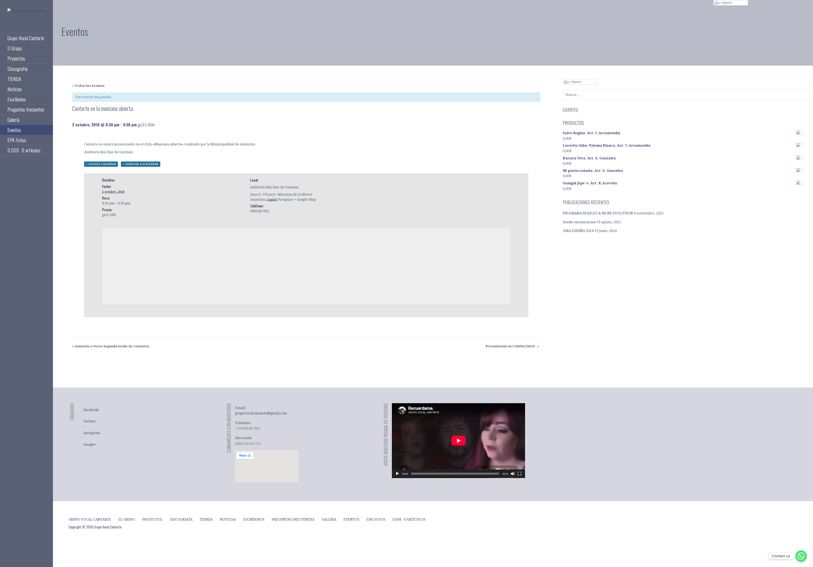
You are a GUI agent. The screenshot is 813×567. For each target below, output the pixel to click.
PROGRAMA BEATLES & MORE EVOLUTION (598, 213)
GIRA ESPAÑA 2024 (578, 231)
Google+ (90, 445)
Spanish (575, 81)
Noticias (14, 89)
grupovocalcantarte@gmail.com (261, 413)
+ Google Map (305, 199)
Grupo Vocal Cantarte (25, 38)
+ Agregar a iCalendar (140, 164)
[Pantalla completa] (519, 474)
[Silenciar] (513, 474)
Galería (13, 119)
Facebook (91, 410)
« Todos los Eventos (88, 86)
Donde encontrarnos (579, 222)
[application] (458, 440)
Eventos (14, 130)
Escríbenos (16, 99)
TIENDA (14, 79)
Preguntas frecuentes (25, 109)
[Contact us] (801, 556)
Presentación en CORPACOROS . (512, 346)
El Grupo (14, 48)
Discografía (17, 68)
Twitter (89, 421)
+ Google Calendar (101, 164)
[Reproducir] (397, 474)
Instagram (91, 433)
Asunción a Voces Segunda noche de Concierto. (111, 346)
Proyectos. (16, 58)
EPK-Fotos (16, 140)
